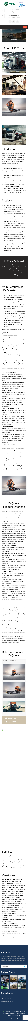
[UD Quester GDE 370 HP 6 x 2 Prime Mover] (14, 690)
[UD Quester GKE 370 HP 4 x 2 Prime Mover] (14, 672)
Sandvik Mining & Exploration (9, 998)
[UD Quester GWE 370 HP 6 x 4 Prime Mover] (14, 706)
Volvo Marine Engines (7, 1001)
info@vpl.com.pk (14, 12)
